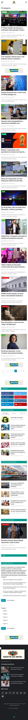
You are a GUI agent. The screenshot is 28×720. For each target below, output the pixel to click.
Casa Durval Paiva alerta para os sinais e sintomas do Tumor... (18, 427)
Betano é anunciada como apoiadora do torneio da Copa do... (13, 151)
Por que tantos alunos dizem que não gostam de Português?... (18, 682)
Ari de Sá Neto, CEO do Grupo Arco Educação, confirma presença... (13, 208)
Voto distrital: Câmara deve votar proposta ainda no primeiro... (12, 58)
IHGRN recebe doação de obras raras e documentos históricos (12, 295)
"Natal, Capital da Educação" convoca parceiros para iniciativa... (13, 266)
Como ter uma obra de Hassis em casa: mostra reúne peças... (19, 510)
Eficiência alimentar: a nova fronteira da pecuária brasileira (12, 352)
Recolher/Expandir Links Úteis (0, 648)
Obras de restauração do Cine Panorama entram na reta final (11, 180)
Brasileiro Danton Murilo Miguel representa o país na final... (12, 541)
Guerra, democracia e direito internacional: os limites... (17, 668)
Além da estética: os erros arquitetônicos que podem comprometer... (17, 493)
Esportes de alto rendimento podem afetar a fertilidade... (17, 675)
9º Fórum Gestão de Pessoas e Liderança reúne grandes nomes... (13, 29)
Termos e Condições (13, 708)
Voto (3, 600)
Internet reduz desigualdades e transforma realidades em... (12, 122)
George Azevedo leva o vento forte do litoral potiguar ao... (13, 93)
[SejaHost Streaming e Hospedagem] (14, 717)
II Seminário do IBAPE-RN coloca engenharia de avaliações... (17, 485)
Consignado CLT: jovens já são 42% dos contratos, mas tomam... (18, 502)
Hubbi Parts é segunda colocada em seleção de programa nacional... (14, 237)
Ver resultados (10, 600)
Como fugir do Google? (17, 417)
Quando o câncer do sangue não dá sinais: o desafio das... (18, 443)
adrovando (3, 32)
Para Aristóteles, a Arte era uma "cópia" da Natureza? (12, 323)
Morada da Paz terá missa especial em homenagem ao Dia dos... (18, 452)
